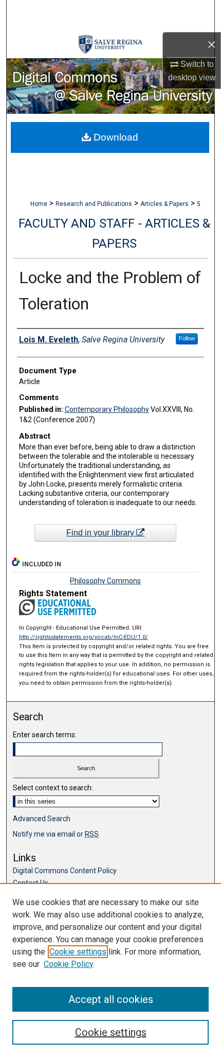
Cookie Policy (69, 964)
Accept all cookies (110, 999)
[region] (110, 970)
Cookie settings (77, 952)
